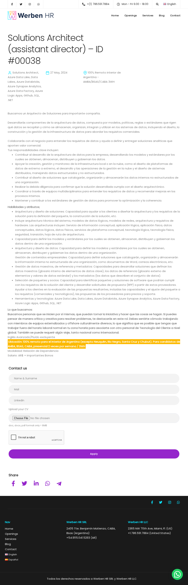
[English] (164, 4)
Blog (162, 15)
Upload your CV (18, 409)
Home (115, 15)
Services (147, 15)
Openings (130, 15)
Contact (175, 15)
